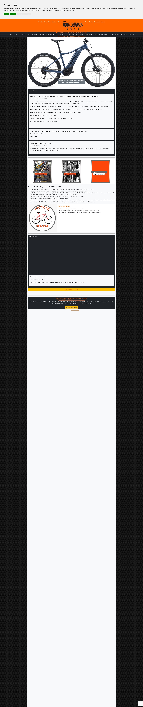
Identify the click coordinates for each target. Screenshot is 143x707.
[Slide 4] (74, 74)
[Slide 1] (66, 74)
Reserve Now (47, 22)
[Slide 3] (71, 74)
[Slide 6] (79, 74)
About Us (40, 22)
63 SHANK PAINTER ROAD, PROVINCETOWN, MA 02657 (72, 32)
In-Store (59, 22)
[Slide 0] (63, 74)
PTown (86, 22)
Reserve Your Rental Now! (71, 296)
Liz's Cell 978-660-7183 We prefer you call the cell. (72, 36)
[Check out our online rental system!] (42, 160)
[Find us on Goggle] (79, 29)
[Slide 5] (77, 74)
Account (103, 22)
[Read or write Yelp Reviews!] (75, 29)
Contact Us (97, 22)
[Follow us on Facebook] (67, 29)
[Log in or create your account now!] (100, 160)
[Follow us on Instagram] (71, 29)
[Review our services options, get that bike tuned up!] (71, 160)
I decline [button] (13, 14)
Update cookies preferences (71, 278)
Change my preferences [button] (24, 14)
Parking (91, 22)
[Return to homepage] (72, 24)
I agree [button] (6, 14)
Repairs (54, 22)
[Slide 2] (69, 74)
